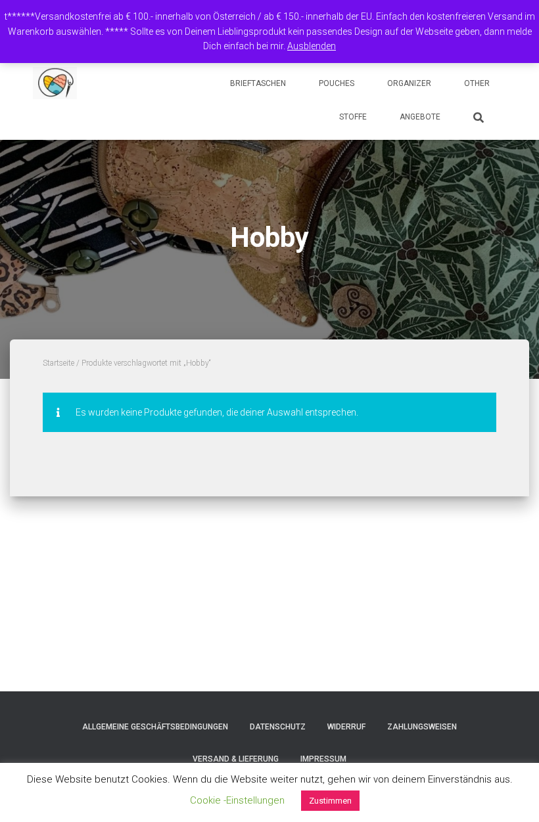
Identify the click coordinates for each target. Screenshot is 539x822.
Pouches (336, 83)
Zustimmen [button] (330, 801)
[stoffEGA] (55, 83)
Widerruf (346, 726)
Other (477, 83)
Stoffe (353, 116)
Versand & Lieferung (236, 759)
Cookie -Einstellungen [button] (237, 800)
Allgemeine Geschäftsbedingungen (155, 726)
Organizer (409, 83)
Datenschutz (278, 726)
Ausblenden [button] (311, 46)
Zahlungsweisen (422, 726)
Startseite (58, 363)
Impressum (323, 759)
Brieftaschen (258, 83)
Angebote (420, 116)
